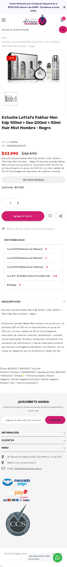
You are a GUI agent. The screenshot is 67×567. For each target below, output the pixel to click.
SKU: (4, 145)
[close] (64, 7)
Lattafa (14, 141)
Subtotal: (7, 187)
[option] (33, 68)
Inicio (4, 37)
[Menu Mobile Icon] (4, 20)
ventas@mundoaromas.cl (28, 468)
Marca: (5, 141)
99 (8, 228)
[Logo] (34, 19)
